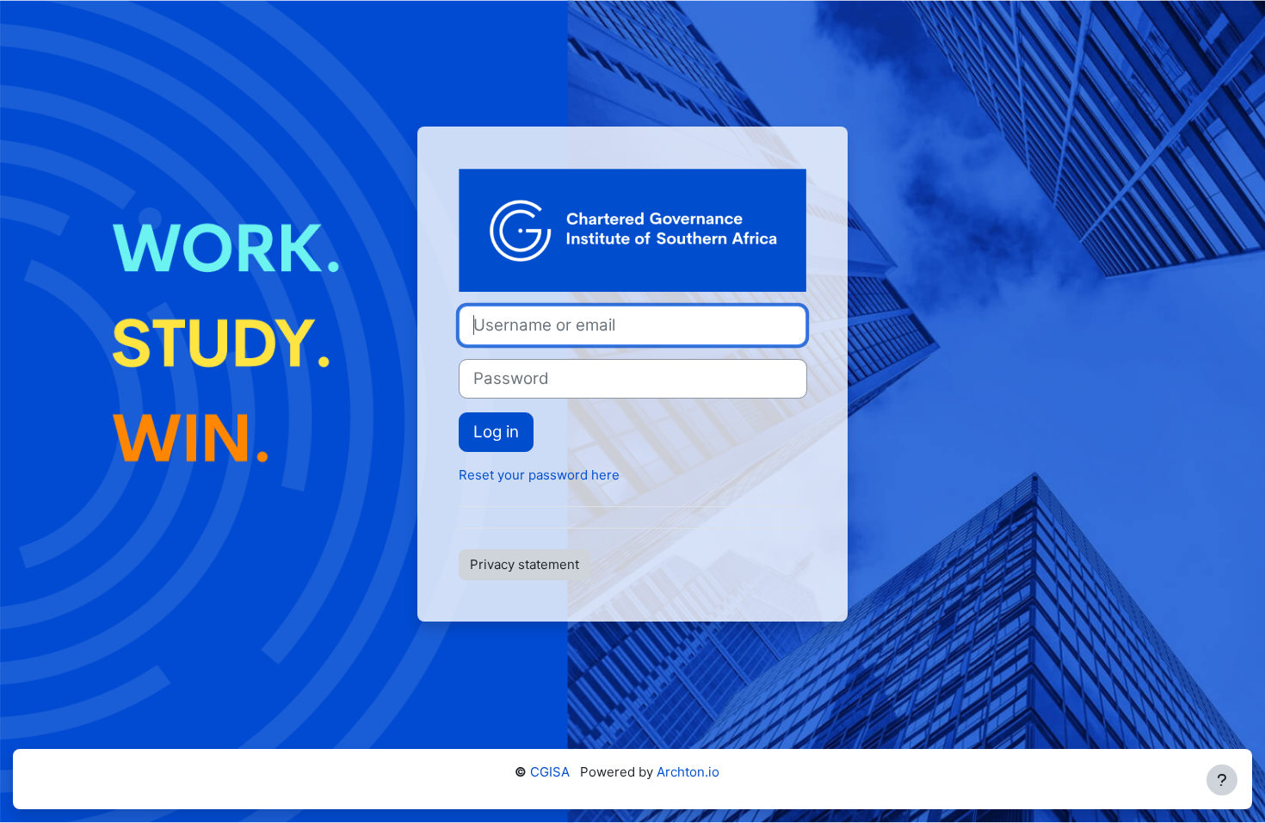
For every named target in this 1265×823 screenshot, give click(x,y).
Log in (496, 432)
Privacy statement (524, 564)
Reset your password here (539, 475)
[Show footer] (1221, 779)
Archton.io (688, 772)
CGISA (550, 772)
